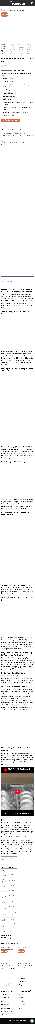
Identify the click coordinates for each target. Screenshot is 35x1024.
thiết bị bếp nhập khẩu (22, 135)
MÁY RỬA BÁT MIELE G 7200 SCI (11, 134)
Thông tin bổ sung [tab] (7, 281)
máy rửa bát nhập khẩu (25, 134)
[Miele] (14, 205)
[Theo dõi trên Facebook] (7, 984)
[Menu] (2, 3)
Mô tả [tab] (3, 278)
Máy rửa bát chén (23, 56)
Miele (14, 79)
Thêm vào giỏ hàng (10, 120)
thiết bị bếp (13, 135)
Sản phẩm (4, 56)
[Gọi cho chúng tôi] (10, 984)
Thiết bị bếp (12, 56)
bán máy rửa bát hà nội (9, 132)
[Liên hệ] (32, 1021)
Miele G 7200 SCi (5, 135)
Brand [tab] (3, 285)
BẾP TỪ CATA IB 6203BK (25, 965)
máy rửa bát (14, 678)
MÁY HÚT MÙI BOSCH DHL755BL (7, 966)
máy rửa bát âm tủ (20, 132)
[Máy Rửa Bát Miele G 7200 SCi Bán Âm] (17, 332)
